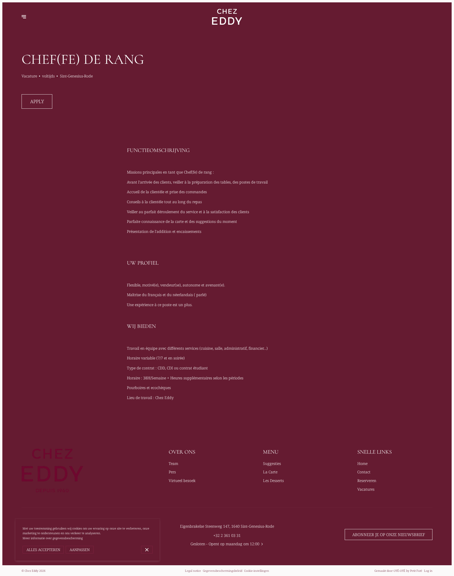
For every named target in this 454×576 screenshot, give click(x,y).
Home (362, 463)
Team (173, 463)
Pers (172, 471)
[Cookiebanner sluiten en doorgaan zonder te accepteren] (147, 550)
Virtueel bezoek (182, 480)
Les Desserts (273, 480)
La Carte (270, 471)
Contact (363, 471)
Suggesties (272, 463)
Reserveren (366, 480)
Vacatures (365, 489)
